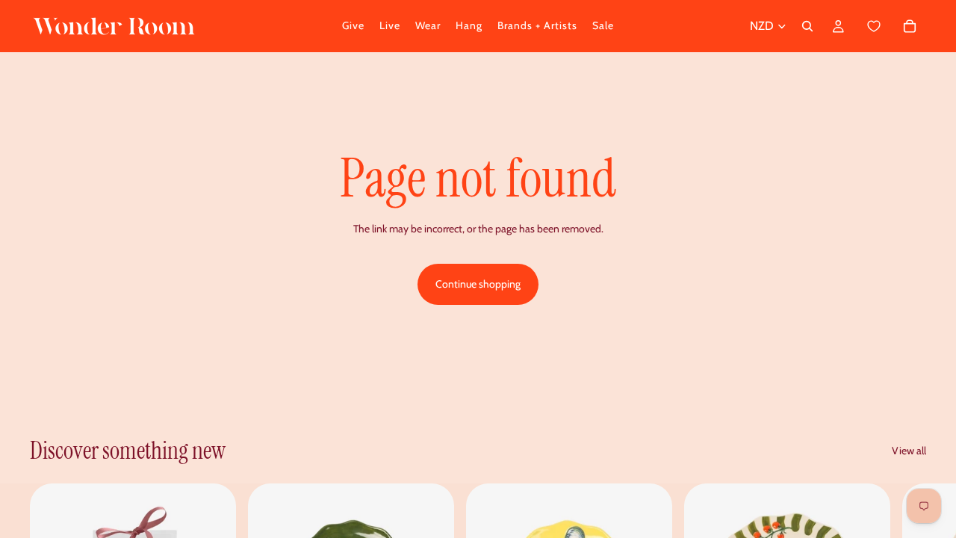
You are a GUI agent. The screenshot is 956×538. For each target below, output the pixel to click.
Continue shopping (478, 284)
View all (909, 450)
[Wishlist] (874, 26)
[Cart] (890, 26)
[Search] (807, 26)
